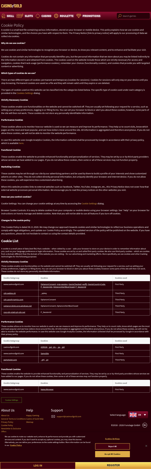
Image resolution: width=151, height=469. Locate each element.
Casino (46, 16)
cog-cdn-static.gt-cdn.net (14, 312)
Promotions (91, 16)
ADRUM (44, 347)
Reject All (112, 446)
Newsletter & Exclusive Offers (11, 430)
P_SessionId (81, 287)
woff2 (84, 284)
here (21, 143)
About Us (5, 415)
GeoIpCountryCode (96, 284)
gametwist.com (10, 359)
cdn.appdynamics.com (13, 299)
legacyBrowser (47, 389)
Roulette (67, 16)
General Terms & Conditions (13, 418)
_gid (63, 347)
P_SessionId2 (46, 287)
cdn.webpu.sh (10, 293)
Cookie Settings (89, 203)
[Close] (146, 446)
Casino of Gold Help (35, 418)
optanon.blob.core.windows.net (18, 306)
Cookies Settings (25, 93)
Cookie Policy (7, 425)
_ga (58, 347)
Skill (10, 16)
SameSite (45, 353)
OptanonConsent (48, 284)
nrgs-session (62, 284)
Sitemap (29, 422)
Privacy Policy (7, 422)
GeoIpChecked (75, 284)
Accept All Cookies (112, 454)
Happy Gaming (32, 415)
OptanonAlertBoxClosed (64, 287)
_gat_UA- (52, 347)
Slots (29, 16)
